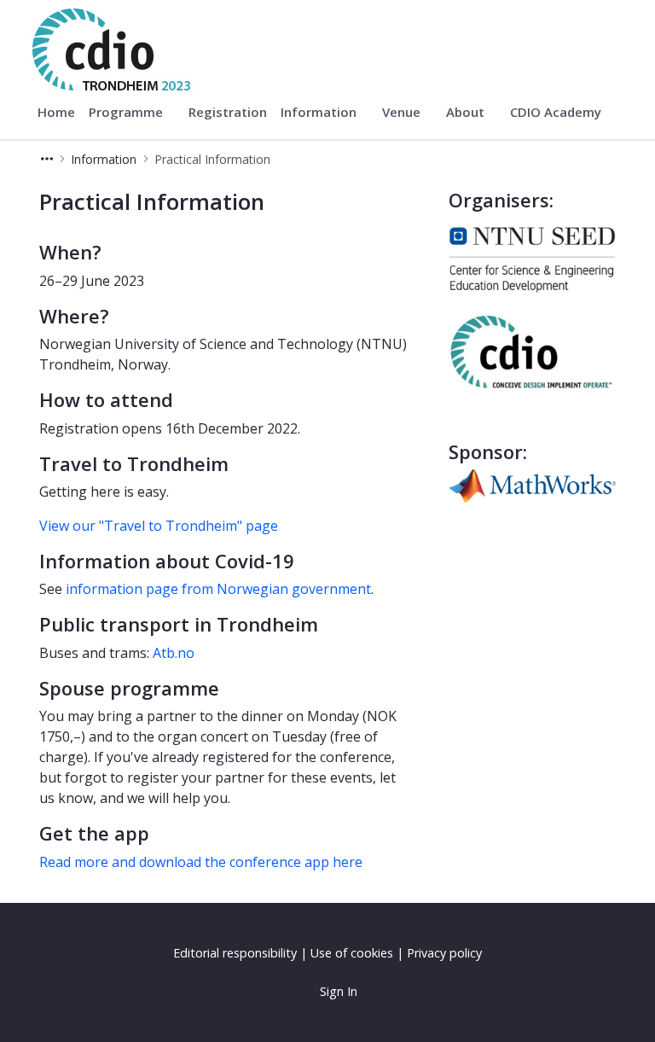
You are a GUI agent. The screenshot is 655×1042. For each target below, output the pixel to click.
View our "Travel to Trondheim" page (158, 525)
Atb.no (173, 652)
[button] (47, 159)
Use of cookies (351, 953)
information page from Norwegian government (218, 588)
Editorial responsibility (235, 953)
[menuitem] (56, 112)
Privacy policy (444, 953)
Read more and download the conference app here (200, 862)
